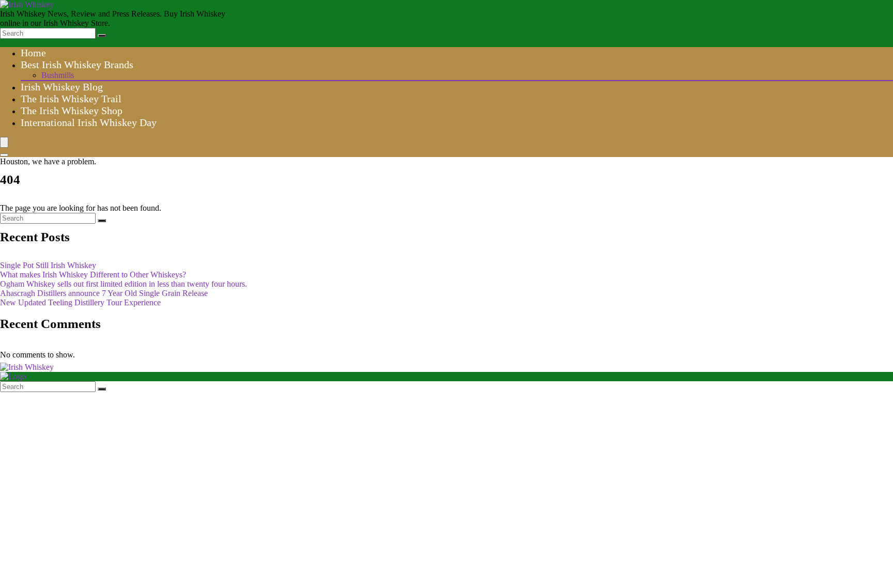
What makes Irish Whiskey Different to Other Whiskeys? (93, 274)
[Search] (102, 35)
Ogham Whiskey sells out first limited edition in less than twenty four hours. (123, 283)
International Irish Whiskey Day (89, 122)
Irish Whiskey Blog (62, 86)
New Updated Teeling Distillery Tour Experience (80, 302)
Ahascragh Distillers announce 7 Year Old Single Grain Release (104, 293)
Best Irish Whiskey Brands (77, 64)
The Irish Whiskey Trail (71, 98)
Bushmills (57, 75)
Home (33, 52)
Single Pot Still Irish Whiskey (48, 265)
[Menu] (4, 142)
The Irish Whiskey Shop (71, 110)
